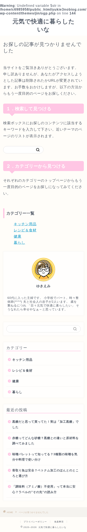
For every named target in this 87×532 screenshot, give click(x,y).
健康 (17, 236)
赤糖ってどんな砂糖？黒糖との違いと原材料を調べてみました (45, 440)
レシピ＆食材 (25, 230)
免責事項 (59, 522)
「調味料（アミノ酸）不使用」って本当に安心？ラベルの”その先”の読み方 (44, 489)
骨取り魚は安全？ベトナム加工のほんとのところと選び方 (45, 473)
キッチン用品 (25, 224)
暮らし (19, 243)
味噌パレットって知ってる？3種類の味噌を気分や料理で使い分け (44, 457)
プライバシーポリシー (35, 522)
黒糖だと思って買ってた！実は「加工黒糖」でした (45, 424)
